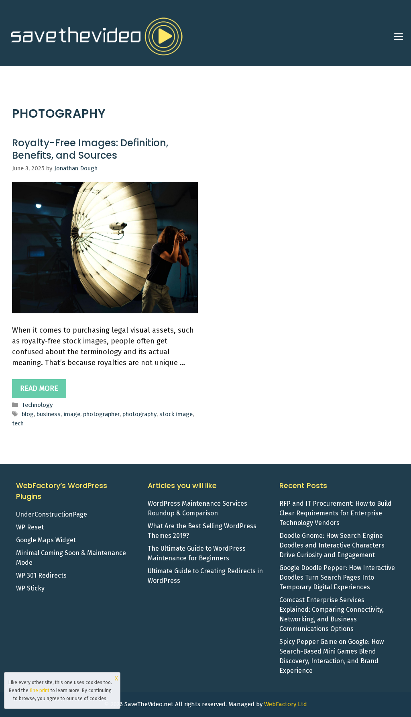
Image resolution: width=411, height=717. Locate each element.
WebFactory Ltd (285, 704)
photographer (101, 414)
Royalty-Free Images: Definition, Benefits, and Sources (90, 149)
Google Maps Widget (46, 540)
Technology (37, 405)
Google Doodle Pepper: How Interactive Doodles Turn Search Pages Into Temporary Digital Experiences (337, 577)
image (71, 414)
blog (28, 414)
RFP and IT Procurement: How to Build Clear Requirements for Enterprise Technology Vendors (335, 513)
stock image (176, 414)
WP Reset (30, 527)
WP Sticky (30, 588)
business (49, 414)
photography (139, 414)
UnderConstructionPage (51, 514)
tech (18, 423)
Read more (39, 388)
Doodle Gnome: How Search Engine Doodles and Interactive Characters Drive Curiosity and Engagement (332, 545)
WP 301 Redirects (41, 575)
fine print (39, 690)
